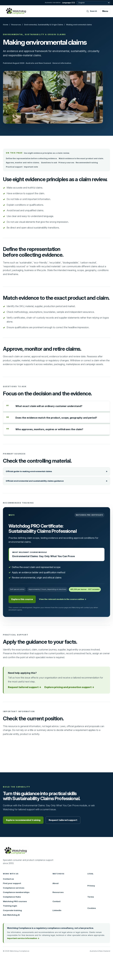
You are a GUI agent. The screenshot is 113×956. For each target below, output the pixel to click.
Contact (56, 901)
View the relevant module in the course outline (62, 599)
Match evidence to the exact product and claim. (81, 158)
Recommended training (87, 162)
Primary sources (66, 162)
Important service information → (23, 938)
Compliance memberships (16, 892)
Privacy (91, 885)
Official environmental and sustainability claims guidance (56, 481)
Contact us (8, 879)
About (56, 883)
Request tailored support (63, 820)
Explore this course (22, 599)
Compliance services (13, 888)
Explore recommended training (23, 820)
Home (5, 25)
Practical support (14, 167)
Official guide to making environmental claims (56, 471)
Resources (16, 25)
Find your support (12, 883)
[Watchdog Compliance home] (16, 11)
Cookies (91, 908)
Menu (105, 11)
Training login (10, 906)
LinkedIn (57, 910)
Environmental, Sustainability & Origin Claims (43, 25)
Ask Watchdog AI (11, 915)
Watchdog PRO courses (15, 901)
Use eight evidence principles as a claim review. (47, 153)
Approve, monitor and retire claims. (23, 162)
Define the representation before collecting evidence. (31, 158)
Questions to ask (49, 162)
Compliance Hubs (12, 897)
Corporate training (12, 910)
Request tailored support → (24, 687)
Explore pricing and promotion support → (69, 687)
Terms (90, 897)
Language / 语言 (68, 3)
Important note (31, 167)
